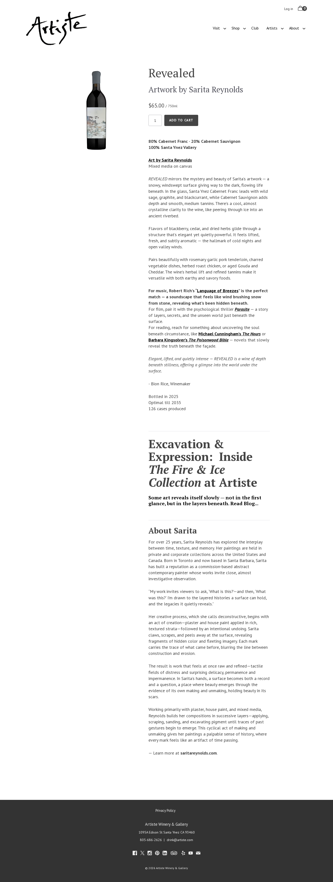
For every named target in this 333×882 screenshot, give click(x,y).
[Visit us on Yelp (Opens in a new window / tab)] (183, 853)
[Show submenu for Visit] (225, 28)
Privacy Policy (166, 810)
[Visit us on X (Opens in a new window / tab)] (142, 853)
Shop (236, 28)
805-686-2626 (151, 840)
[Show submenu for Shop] (244, 28)
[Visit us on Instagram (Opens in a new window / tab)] (149, 853)
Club (255, 28)
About (294, 28)
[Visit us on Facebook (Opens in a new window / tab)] (135, 853)
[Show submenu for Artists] (282, 28)
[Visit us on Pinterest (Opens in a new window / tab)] (157, 853)
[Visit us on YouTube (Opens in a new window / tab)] (190, 853)
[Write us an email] (198, 853)
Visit (216, 28)
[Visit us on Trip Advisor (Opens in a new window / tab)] (174, 853)
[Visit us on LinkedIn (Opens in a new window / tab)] (165, 853)
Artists (271, 28)
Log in (288, 9)
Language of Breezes (217, 290)
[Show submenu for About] (304, 28)
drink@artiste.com (180, 840)
